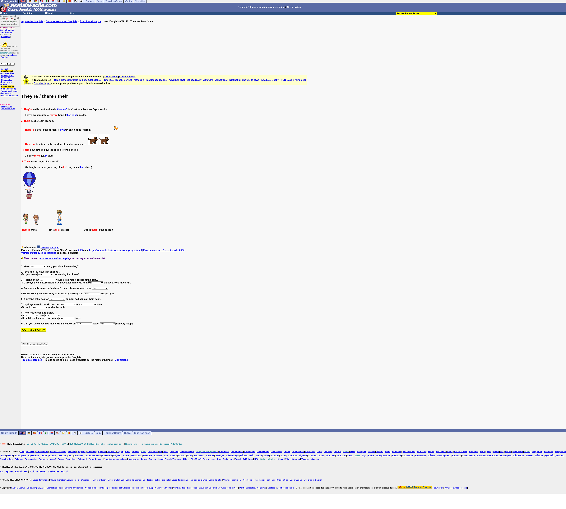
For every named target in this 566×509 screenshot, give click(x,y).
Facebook (21, 471)
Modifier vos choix (285, 488)
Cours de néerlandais (135, 480)
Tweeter (45, 247)
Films (450, 451)
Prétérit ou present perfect (117, 80)
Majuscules (136, 455)
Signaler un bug (8, 89)
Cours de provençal (232, 480)
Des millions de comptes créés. (7, 30)
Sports (61, 459)
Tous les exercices (31, 360)
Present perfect (443, 455)
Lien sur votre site (9, 95)
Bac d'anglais (296, 480)
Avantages (5, 37)
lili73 (80, 250)
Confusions (111, 76)
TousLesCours (112, 433)
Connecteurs (276, 451)
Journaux (78, 455)
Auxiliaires (153, 451)
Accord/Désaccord (58, 451)
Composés (224, 451)
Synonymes (133, 459)
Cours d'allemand (116, 480)
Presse (4, 84)
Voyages (305, 459)
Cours (3, 13)
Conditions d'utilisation (72, 488)
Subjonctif (82, 459)
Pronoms (456, 455)
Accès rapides (7, 73)
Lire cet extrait (7, 75)
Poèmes (431, 455)
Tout (219, 459)
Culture (88, 433)
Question (559, 455)
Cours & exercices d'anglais (61, 21)
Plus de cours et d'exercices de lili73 (163, 250)
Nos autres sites (8, 109)
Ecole (387, 451)
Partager (54, 247)
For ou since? (460, 451)
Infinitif (44, 455)
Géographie (537, 451)
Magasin (117, 455)
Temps (144, 459)
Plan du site (6, 82)
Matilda (173, 455)
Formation (473, 451)
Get (502, 451)
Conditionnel (237, 451)
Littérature (107, 455)
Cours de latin (215, 480)
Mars (166, 455)
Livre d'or (5, 78)
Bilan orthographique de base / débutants (77, 80)
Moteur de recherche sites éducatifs (259, 480)
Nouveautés (6, 80)
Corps (319, 451)
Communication (187, 451)
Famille (431, 451)
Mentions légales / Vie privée (252, 488)
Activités (72, 451)
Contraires (310, 451)
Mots (189, 455)
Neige (266, 455)
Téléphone (248, 459)
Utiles (71, 13)
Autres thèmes (127, 76)
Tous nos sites (142, 433)
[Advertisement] (293, 46)
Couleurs (328, 451)
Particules (341, 455)
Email (64, 471)
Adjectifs (81, 451)
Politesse (396, 455)
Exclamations (409, 451)
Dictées (371, 451)
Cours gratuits (9, 433)
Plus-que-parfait (383, 455)
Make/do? (147, 455)
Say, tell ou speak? (47, 459)
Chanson (174, 451)
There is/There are (173, 459)
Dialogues (361, 451)
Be (160, 451)
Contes (287, 451)
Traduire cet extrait (9, 91)
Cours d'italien (99, 480)
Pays (364, 455)
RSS (43, 471)
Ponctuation (407, 455)
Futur (482, 451)
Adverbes (91, 451)
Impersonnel (33, 455)
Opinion (312, 455)
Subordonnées (95, 459)
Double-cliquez (42, 83)
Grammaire (517, 451)
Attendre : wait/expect (215, 80)
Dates (352, 451)
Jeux (98, 433)
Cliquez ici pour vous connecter (9, 22)
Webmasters (6, 93)
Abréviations (42, 451)
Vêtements (315, 459)
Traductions (228, 459)
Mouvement (199, 455)
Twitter (33, 471)
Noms (283, 455)
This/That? (196, 459)
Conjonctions (263, 451)
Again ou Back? (270, 80)
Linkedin (53, 471)
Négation (303, 455)
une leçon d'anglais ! (8, 56)
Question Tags (6, 459)
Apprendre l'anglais (32, 21)
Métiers (243, 455)
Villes (287, 459)
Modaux (182, 455)
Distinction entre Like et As (244, 80)
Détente (49, 13)
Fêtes (489, 451)
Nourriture (292, 455)
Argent (120, 451)
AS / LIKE (30, 451)
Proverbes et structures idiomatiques (494, 455)
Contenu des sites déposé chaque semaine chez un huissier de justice (205, 488)
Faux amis (441, 451)
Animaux (111, 451)
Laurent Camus (18, 488)
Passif (350, 455)
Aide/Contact (7, 71)
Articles (135, 451)
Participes (330, 455)
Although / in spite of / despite (150, 80)
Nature (259, 455)
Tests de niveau (156, 459)
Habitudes (548, 451)
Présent (529, 455)
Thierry (186, 459)
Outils (127, 433)
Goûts (508, 451)
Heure (10, 455)
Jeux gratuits (6, 106)
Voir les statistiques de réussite (38, 253)
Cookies (271, 488)
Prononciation (468, 455)
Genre (496, 451)
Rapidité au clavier (198, 480)
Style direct (71, 459)
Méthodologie (232, 455)
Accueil (4, 69)
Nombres (274, 455)
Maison (126, 455)
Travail (238, 459)
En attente (396, 451)
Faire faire (421, 451)
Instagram (6, 471)
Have (3, 455)
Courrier (337, 451)
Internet (52, 455)
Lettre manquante (93, 455)
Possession (420, 455)
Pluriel (371, 455)
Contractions (298, 451)
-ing (22, 451)
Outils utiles (282, 480)
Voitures (296, 459)
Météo (251, 455)
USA (256, 459)
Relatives (19, 459)
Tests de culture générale (158, 480)
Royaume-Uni (31, 459)
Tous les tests (209, 459)
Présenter (539, 455)
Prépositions (518, 455)
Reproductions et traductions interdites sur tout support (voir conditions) (138, 488)
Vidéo (280, 459)
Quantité (549, 455)
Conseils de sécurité (94, 488)
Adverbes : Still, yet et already (184, 80)
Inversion (62, 455)
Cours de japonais (180, 480)
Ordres (321, 455)
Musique (210, 455)
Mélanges (219, 455)
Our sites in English (313, 480)
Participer (28, 13)
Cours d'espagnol (83, 480)
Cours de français (41, 480)
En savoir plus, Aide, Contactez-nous (44, 488)
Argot (127, 451)
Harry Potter (560, 451)
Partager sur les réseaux (456, 488)
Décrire (379, 451)
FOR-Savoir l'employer (293, 80)
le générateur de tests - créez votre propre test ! (115, 250)
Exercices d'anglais (90, 21)
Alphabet (102, 451)
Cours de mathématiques (61, 480)
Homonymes (20, 455)
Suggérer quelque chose (115, 459)
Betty (165, 451)
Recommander (7, 86)
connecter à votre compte (54, 258)
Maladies (158, 455)
